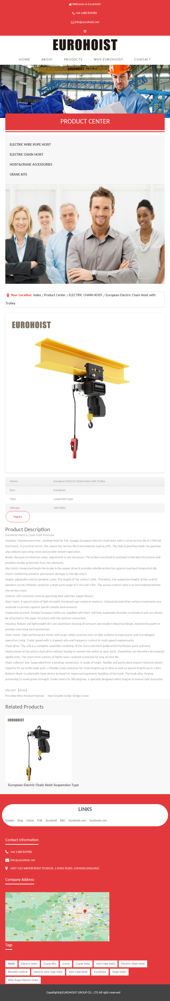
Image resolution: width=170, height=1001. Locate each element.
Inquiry (18, 517)
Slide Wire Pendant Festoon (27, 696)
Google (9, 820)
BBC (62, 820)
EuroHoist (100, 972)
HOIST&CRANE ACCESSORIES (31, 165)
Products (73, 59)
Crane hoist (83, 964)
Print (22, 690)
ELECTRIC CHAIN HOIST (26, 155)
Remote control (17, 972)
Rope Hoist (119, 972)
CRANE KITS (18, 174)
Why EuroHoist (108, 59)
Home (24, 59)
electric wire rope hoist (48, 972)
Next (157, 393)
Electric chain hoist (133, 964)
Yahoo (30, 820)
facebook (51, 820)
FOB (39, 820)
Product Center (55, 295)
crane (66, 964)
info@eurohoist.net (87, 22)
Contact (142, 59)
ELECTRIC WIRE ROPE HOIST (30, 145)
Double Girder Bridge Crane (71, 696)
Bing (20, 820)
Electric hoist (29, 964)
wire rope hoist (105, 964)
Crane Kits (50, 964)
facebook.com (77, 820)
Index (37, 295)
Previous (12, 393)
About (47, 59)
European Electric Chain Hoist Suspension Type (43, 785)
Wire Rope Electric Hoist (23, 980)
